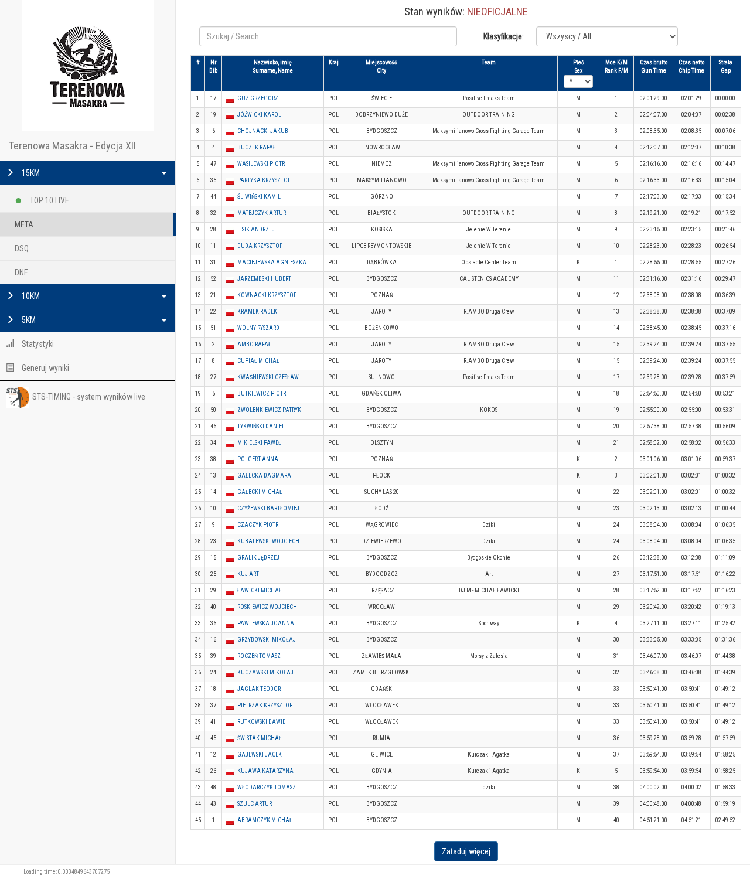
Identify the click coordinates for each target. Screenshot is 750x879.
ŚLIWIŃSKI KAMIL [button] (259, 196)
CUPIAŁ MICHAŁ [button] (258, 360)
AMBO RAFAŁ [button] (254, 344)
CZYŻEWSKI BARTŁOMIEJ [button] (268, 508)
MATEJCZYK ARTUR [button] (261, 213)
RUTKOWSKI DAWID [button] (261, 721)
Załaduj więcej (466, 851)
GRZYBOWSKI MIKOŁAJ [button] (266, 639)
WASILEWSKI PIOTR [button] (261, 164)
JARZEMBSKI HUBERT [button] (264, 278)
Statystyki (37, 344)
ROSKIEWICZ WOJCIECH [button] (267, 607)
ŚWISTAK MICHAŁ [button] (259, 738)
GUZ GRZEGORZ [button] (257, 98)
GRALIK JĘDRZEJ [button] (258, 557)
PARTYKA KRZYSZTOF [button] (264, 180)
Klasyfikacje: (503, 36)
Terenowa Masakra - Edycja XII (72, 145)
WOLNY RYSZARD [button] (258, 328)
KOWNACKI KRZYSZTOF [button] (266, 295)
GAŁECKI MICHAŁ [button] (259, 492)
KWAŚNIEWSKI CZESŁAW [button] (268, 377)
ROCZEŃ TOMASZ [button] (259, 656)
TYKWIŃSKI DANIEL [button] (261, 426)
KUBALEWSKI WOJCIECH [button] (268, 541)
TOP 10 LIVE (48, 200)
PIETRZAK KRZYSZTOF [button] (264, 705)
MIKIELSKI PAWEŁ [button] (259, 443)
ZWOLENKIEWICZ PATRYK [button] (269, 410)
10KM (30, 296)
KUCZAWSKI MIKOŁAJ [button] (265, 672)
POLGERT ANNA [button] (257, 459)
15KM (30, 173)
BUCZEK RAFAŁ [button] (256, 147)
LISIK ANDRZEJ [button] (256, 229)
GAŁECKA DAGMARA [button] (264, 475)
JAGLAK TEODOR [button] (259, 689)
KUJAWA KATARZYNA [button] (265, 771)
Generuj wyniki (44, 368)
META (24, 224)
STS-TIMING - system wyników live (88, 396)
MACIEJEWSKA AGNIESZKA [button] (271, 262)
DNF (21, 272)
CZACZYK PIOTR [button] (257, 525)
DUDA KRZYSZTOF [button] (259, 246)
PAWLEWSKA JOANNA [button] (265, 623)
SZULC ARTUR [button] (254, 803)
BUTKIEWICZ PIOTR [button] (261, 393)
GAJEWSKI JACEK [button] (259, 754)
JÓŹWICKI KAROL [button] (259, 114)
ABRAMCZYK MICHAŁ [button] (264, 820)
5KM (28, 320)
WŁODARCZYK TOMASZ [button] (266, 787)
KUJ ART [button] (248, 574)
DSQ (22, 248)
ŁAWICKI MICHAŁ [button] (259, 590)
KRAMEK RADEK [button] (257, 311)
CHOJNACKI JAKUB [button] (262, 131)
